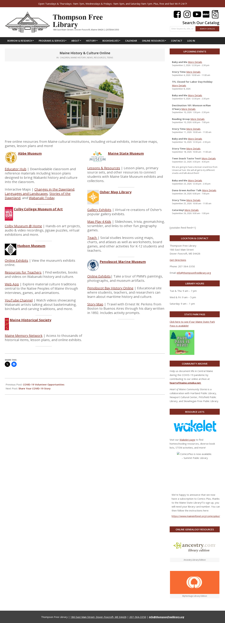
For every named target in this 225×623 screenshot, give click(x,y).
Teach (92, 237)
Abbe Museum (30, 153)
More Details (195, 62)
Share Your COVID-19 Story (34, 388)
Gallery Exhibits (99, 210)
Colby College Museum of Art (38, 209)
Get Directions (178, 260)
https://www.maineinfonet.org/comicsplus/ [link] (196, 516)
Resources (100, 57)
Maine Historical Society (30, 320)
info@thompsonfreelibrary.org (194, 272)
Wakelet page (187, 439)
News (90, 57)
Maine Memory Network (23, 335)
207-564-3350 (137, 617)
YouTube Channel (19, 300)
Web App (12, 284)
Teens (110, 57)
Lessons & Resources (103, 168)
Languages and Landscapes (26, 193)
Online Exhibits (16, 260)
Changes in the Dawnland (54, 189)
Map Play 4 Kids (99, 221)
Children (65, 57)
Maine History (78, 57)
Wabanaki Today (42, 198)
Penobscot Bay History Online (110, 288)
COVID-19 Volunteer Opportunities (43, 384)
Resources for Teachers (23, 272)
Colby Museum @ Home (23, 226)
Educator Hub (15, 169)
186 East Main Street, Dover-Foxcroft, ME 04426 (98, 617)
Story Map (95, 304)
